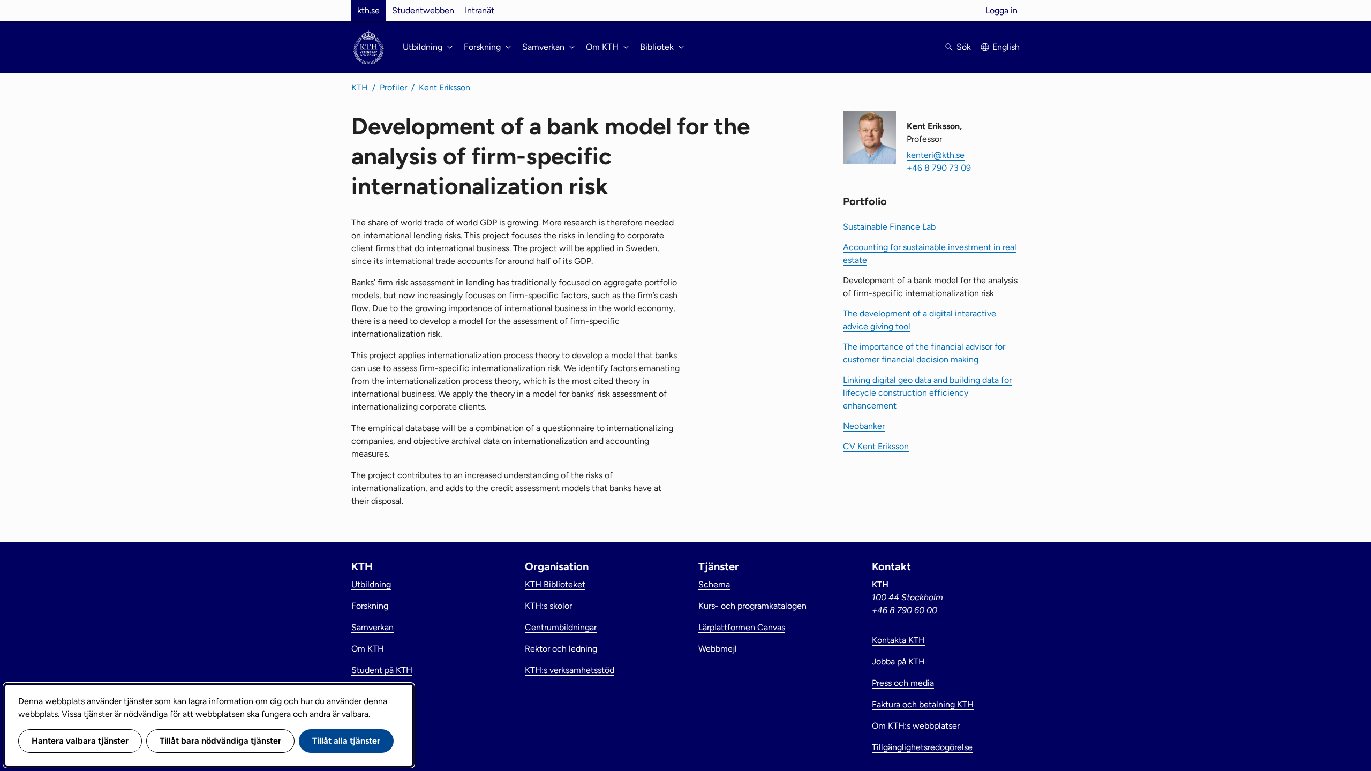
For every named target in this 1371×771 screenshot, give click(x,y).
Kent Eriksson (444, 87)
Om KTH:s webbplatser (916, 726)
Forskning (369, 606)
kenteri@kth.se (936, 155)
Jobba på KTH (898, 661)
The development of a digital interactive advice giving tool (919, 319)
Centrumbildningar (561, 627)
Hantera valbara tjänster (80, 741)
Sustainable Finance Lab (889, 227)
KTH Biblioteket (555, 584)
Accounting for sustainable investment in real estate (929, 253)
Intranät (479, 10)
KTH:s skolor (548, 606)
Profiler (393, 87)
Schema (714, 584)
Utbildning (371, 584)
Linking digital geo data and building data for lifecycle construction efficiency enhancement (927, 393)
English (1006, 47)
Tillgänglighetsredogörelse (922, 747)
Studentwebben (423, 10)
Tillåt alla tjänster (346, 741)
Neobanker (864, 426)
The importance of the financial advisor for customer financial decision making (924, 353)
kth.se (368, 10)
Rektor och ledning (561, 649)
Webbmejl (717, 649)
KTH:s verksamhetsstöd (569, 670)
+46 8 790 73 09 (939, 168)
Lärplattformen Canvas (741, 627)
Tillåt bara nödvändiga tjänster (220, 741)
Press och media (903, 683)
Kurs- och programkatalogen (752, 606)
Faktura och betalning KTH (923, 704)
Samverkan (372, 627)
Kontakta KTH (898, 640)
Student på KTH (381, 670)
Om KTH (367, 649)
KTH (359, 87)
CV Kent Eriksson (876, 446)
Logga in (1001, 10)
